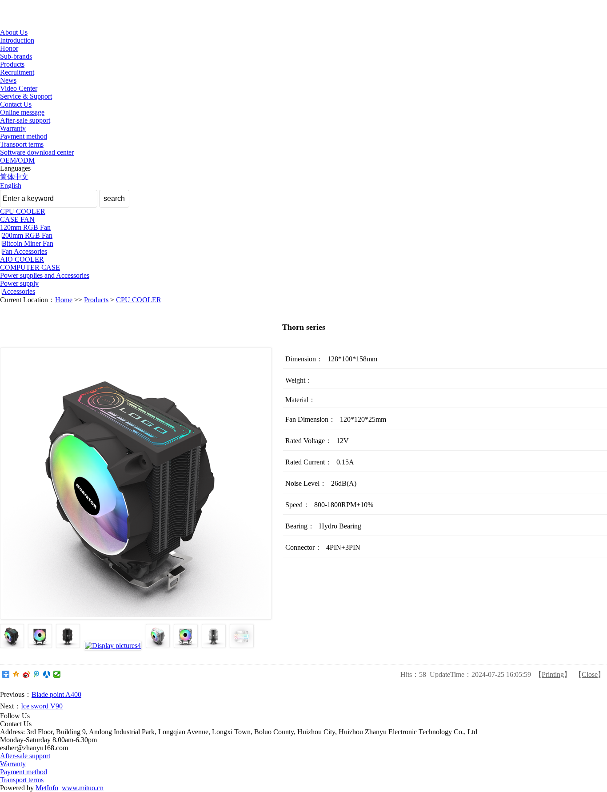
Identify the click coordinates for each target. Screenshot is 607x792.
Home (63, 300)
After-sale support (25, 120)
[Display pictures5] (158, 645)
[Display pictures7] (214, 645)
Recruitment (17, 72)
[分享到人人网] (47, 674)
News (8, 80)
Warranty (13, 128)
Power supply (19, 283)
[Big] (136, 484)
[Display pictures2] (40, 645)
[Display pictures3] (68, 645)
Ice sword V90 (42, 706)
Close (590, 674)
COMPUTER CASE (30, 267)
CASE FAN (17, 219)
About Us (14, 32)
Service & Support (26, 96)
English (10, 185)
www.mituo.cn (83, 788)
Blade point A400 (56, 694)
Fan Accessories (24, 251)
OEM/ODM (17, 160)
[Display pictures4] (113, 645)
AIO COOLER (22, 259)
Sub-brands (16, 56)
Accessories (18, 291)
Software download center (37, 152)
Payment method (23, 136)
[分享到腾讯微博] (36, 674)
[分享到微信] (57, 674)
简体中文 (14, 176)
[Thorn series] (12, 645)
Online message (22, 112)
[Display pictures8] (242, 645)
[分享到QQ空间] (16, 674)
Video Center (18, 88)
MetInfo (47, 788)
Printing (553, 674)
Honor (9, 48)
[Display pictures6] (186, 645)
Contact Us (16, 104)
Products (12, 64)
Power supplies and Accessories (44, 275)
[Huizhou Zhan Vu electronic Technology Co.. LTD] (40, 24)
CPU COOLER (22, 211)
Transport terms (22, 144)
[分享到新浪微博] (26, 674)
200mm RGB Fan (27, 235)
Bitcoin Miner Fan (27, 243)
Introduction (17, 40)
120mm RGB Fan (25, 227)
